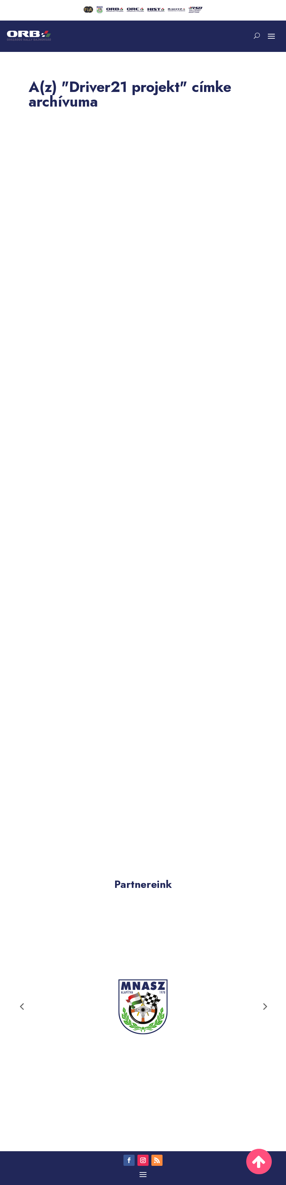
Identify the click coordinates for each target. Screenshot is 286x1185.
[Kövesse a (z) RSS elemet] (157, 1160)
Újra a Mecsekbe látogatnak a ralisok (91, 506)
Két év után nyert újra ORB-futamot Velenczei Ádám (112, 290)
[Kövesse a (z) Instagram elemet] (143, 1160)
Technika (100, 786)
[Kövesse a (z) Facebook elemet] (129, 1160)
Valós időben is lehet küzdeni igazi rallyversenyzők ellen (119, 773)
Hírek (79, 303)
